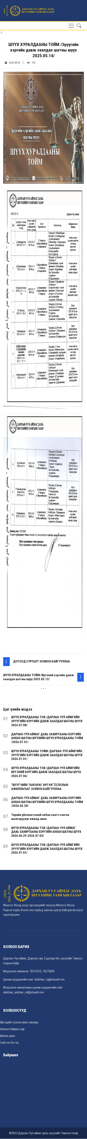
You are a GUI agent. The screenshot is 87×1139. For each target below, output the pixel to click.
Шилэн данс (7, 1036)
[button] (79, 26)
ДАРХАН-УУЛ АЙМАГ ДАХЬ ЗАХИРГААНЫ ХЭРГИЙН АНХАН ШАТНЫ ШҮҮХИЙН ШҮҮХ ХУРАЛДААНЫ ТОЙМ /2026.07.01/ (47, 738)
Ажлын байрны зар (12, 1029)
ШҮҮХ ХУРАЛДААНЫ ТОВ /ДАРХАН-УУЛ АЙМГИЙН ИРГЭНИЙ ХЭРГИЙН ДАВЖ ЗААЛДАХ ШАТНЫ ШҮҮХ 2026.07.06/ (46, 772)
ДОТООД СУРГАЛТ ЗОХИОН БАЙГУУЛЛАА (41, 661)
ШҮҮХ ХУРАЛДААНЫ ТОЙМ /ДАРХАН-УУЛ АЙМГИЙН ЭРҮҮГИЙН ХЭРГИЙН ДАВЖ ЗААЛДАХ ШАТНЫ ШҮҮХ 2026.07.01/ (46, 755)
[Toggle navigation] (71, 26)
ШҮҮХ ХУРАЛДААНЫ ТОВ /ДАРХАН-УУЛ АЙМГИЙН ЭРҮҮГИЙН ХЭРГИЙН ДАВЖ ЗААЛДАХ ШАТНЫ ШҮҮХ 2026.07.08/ (46, 721)
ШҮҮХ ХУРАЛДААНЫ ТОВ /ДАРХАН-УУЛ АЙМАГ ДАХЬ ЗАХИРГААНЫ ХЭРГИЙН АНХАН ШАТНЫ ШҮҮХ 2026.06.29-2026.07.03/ (46, 832)
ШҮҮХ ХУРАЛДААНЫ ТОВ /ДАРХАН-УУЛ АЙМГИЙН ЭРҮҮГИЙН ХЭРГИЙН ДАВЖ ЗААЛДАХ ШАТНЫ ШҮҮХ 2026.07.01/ (46, 849)
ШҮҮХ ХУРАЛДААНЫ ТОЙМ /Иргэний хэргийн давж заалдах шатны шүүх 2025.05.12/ (38, 677)
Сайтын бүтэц (9, 1042)
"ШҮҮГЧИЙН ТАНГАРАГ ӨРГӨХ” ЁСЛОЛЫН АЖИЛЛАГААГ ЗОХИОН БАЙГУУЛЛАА (39, 787)
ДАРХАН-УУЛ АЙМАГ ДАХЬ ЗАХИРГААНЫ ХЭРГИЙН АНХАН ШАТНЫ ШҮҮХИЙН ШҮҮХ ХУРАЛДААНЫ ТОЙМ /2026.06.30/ (47, 802)
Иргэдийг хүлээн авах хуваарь (19, 1022)
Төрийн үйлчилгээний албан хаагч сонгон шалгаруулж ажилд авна (40, 817)
